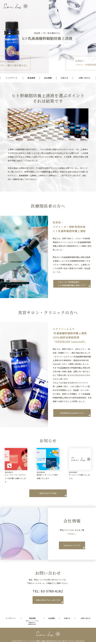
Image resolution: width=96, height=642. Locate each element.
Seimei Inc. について (72, 545)
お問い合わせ (84, 78)
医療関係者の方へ (32, 622)
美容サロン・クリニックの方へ (32, 620)
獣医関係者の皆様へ (32, 624)
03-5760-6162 (52, 591)
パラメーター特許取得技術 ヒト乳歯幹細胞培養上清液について (72, 284)
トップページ (11, 78)
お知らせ (64, 78)
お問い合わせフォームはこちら (48, 600)
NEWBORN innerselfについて (72, 413)
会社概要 (48, 78)
